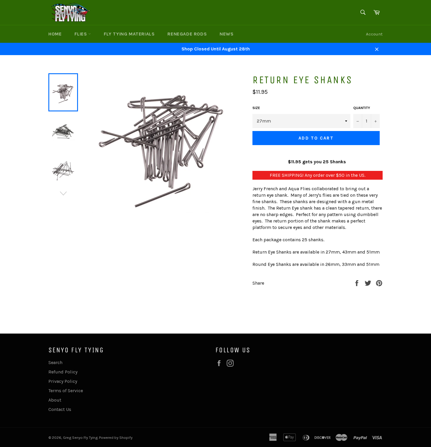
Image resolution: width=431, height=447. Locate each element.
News (226, 34)
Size (256, 108)
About (54, 400)
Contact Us (59, 409)
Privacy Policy (62, 381)
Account (374, 34)
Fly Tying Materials (129, 34)
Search (55, 362)
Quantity (361, 108)
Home (55, 34)
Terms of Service (65, 390)
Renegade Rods (187, 34)
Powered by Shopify (116, 437)
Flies (81, 34)
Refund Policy (62, 372)
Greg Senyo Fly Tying (80, 437)
